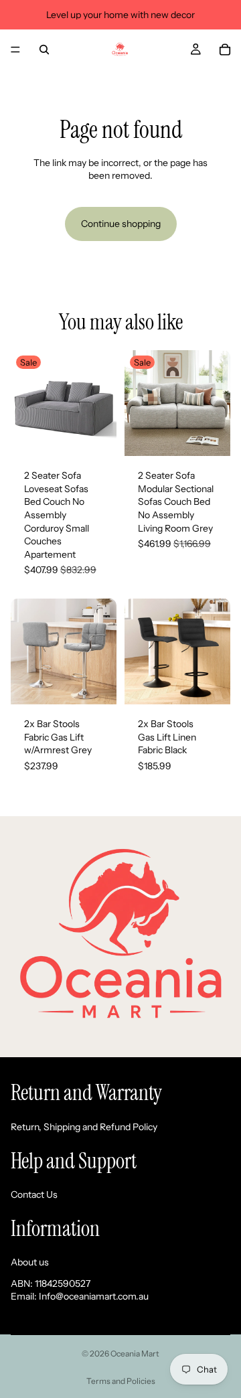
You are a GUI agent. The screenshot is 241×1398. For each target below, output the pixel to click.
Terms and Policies (120, 1381)
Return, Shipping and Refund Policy (84, 1127)
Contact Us (34, 1194)
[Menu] (15, 49)
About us (30, 1262)
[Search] (44, 49)
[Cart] (225, 49)
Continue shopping (121, 224)
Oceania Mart (134, 1353)
